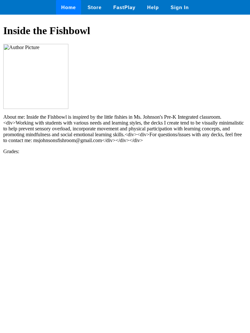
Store (95, 7)
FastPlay (124, 7)
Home (68, 7)
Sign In (180, 7)
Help (153, 7)
